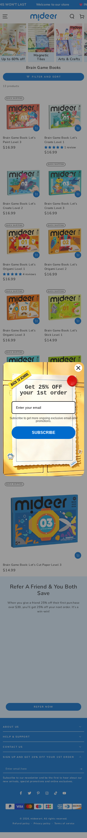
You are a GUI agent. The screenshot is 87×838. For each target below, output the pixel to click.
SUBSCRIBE (43, 432)
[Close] (78, 368)
